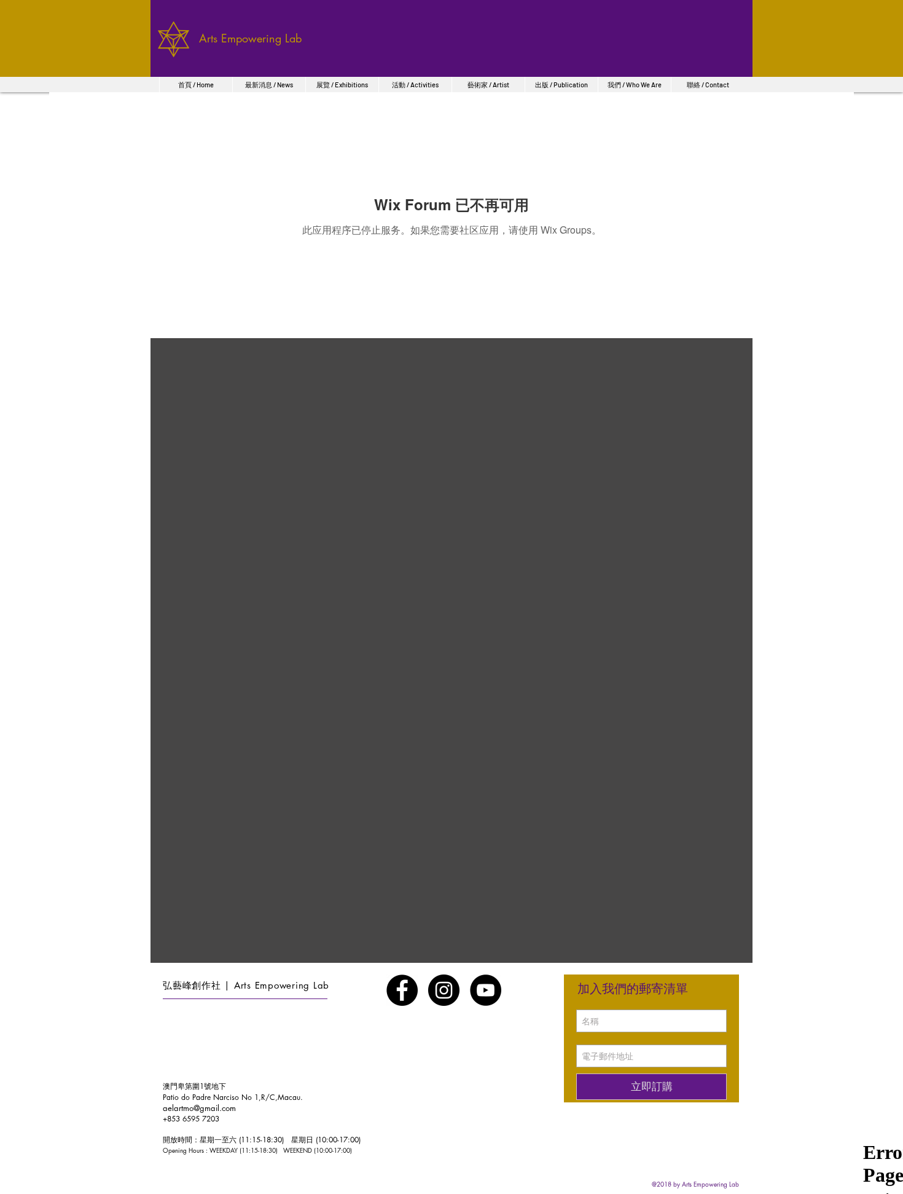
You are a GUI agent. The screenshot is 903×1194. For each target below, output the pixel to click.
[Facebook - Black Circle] (402, 990)
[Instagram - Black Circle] (443, 990)
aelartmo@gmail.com (199, 1107)
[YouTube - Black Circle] (485, 990)
